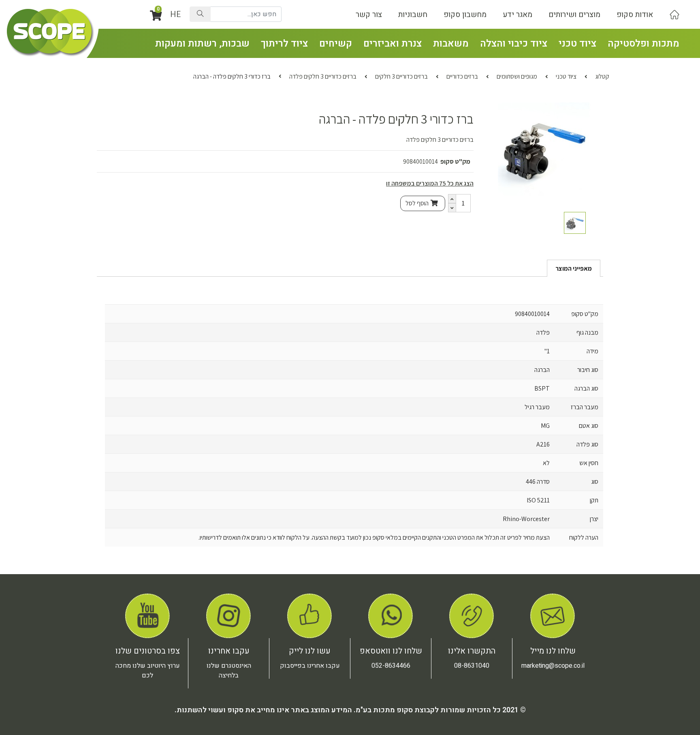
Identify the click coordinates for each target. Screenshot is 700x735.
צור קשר (369, 14)
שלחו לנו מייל (553, 651)
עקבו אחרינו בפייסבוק (310, 666)
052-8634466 (390, 666)
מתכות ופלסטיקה (643, 43)
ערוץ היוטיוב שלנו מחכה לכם (147, 670)
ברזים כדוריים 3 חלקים (401, 76)
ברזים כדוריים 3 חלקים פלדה (322, 76)
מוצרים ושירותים (574, 14)
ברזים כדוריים (462, 76)
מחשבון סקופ (465, 14)
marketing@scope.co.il (553, 666)
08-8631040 (471, 666)
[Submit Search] (200, 14)
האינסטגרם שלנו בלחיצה (229, 670)
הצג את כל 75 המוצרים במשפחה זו (430, 183)
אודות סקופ (635, 14)
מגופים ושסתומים (517, 76)
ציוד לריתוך (284, 43)
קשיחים (335, 43)
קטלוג (602, 76)
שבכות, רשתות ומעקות (202, 43)
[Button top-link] (674, 14)
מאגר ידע (517, 14)
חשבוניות (412, 14)
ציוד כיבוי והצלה (513, 43)
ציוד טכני (577, 43)
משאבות (451, 43)
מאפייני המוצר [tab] (573, 268)
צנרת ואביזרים (392, 43)
